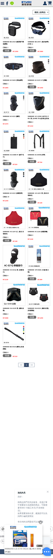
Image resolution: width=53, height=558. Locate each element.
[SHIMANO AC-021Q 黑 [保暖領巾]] (14, 256)
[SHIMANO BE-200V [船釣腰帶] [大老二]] (39, 28)
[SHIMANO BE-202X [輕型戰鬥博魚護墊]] (14, 28)
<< (21, 365)
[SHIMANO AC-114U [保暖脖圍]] (39, 217)
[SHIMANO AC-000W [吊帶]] (39, 141)
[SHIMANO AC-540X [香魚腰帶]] (14, 66)
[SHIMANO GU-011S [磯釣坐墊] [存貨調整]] (39, 294)
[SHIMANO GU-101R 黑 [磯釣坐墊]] (14, 294)
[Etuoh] (27, 2)
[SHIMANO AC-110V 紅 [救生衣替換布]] (14, 217)
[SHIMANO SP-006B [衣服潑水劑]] (39, 256)
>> (32, 365)
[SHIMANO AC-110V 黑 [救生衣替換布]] (39, 179)
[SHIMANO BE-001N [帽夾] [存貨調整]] (14, 333)
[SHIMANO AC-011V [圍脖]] (14, 102)
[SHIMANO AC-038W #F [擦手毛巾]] (14, 141)
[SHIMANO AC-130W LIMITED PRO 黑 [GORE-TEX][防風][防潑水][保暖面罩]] (39, 102)
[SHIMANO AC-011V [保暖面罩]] (14, 179)
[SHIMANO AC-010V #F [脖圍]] (39, 66)
